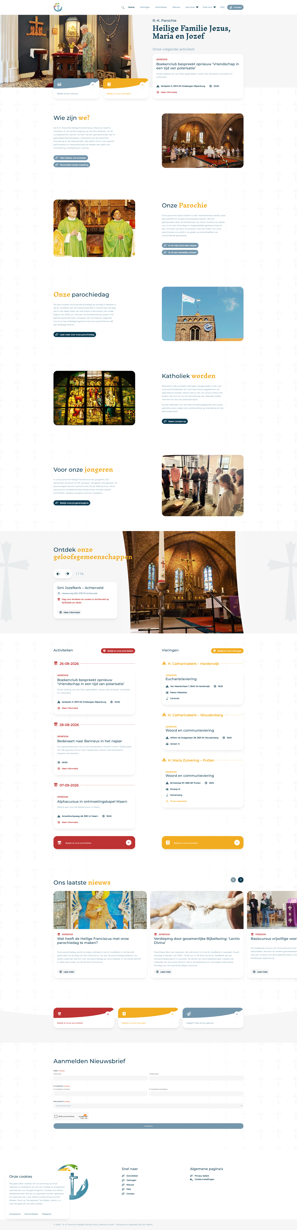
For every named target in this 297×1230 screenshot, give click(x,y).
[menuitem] (131, 7)
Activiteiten (161, 7)
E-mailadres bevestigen (158, 1089)
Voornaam (57, 1074)
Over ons (207, 7)
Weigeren (47, 1214)
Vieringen (145, 7)
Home (131, 7)
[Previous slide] (233, 879)
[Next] (67, 574)
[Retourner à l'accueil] (57, 7)
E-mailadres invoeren (61, 1089)
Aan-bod (190, 7)
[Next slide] (241, 880)
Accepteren (15, 1214)
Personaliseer (31, 1214)
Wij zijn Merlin (145, 1224)
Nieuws (176, 7)
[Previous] (58, 574)
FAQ (222, 7)
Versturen (148, 1126)
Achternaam (154, 1074)
